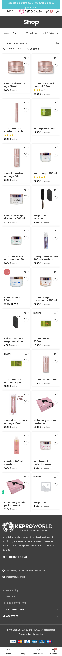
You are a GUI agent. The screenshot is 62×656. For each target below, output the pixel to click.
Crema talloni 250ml (42, 340)
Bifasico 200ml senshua (13, 463)
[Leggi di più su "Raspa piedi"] (55, 477)
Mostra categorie (17, 42)
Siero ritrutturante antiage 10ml (16, 422)
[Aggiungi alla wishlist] (26, 64)
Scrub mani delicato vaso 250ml (42, 464)
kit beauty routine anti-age (45, 422)
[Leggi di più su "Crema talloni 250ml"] (55, 313)
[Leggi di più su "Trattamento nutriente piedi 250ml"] (26, 354)
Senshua (34, 49)
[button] (26, 58)
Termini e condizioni (14, 603)
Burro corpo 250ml (45, 173)
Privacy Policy (10, 590)
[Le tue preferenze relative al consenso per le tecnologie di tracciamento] (3, 492)
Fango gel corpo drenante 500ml (14, 217)
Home (5, 33)
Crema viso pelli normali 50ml (44, 85)
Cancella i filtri (13, 48)
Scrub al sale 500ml (12, 299)
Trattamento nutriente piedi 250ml (13, 382)
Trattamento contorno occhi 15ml (13, 131)
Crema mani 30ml (45, 379)
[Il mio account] (58, 11)
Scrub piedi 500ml (45, 128)
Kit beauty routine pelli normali (15, 504)
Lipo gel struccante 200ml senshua (46, 258)
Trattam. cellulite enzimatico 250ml (15, 258)
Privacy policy (25, 634)
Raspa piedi (41, 502)
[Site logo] (30, 11)
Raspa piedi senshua (41, 217)
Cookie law (8, 596)
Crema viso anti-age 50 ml (15, 85)
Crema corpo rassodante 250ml (45, 299)
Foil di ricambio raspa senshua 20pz (13, 341)
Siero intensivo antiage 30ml (13, 175)
